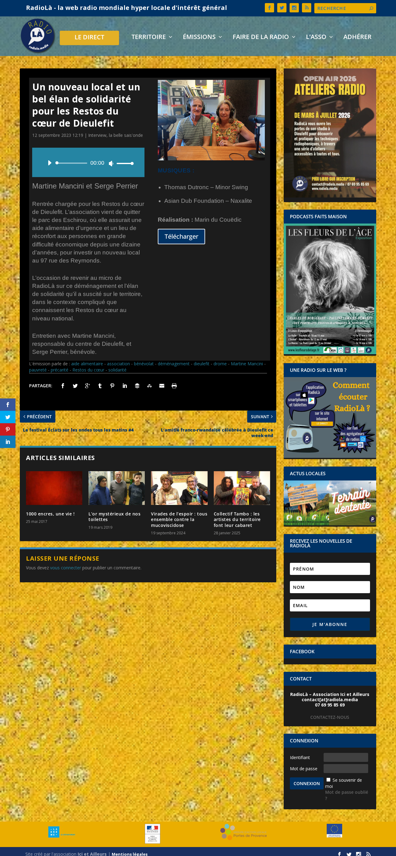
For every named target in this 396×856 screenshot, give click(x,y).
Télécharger (181, 236)
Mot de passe (303, 768)
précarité (59, 370)
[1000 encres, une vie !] (54, 488)
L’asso (316, 37)
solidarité (117, 370)
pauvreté (38, 370)
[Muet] (111, 163)
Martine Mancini (247, 364)
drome (220, 364)
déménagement (174, 364)
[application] (88, 163)
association (118, 364)
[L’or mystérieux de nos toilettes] (116, 488)
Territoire (148, 37)
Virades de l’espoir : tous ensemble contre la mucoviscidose (179, 519)
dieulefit (201, 364)
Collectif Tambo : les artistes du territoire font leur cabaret (237, 519)
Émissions (199, 37)
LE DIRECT (89, 38)
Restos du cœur (88, 370)
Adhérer (357, 37)
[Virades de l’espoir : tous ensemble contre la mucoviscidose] (179, 488)
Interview (97, 135)
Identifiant (300, 757)
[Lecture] (49, 163)
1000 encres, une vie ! (50, 514)
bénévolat (144, 364)
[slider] (123, 163)
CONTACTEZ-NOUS (329, 717)
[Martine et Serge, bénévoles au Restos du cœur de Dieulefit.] (211, 159)
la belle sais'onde (126, 135)
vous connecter (65, 568)
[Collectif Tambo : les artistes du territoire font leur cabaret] (242, 488)
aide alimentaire (87, 364)
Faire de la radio (261, 37)
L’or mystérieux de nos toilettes (114, 516)
